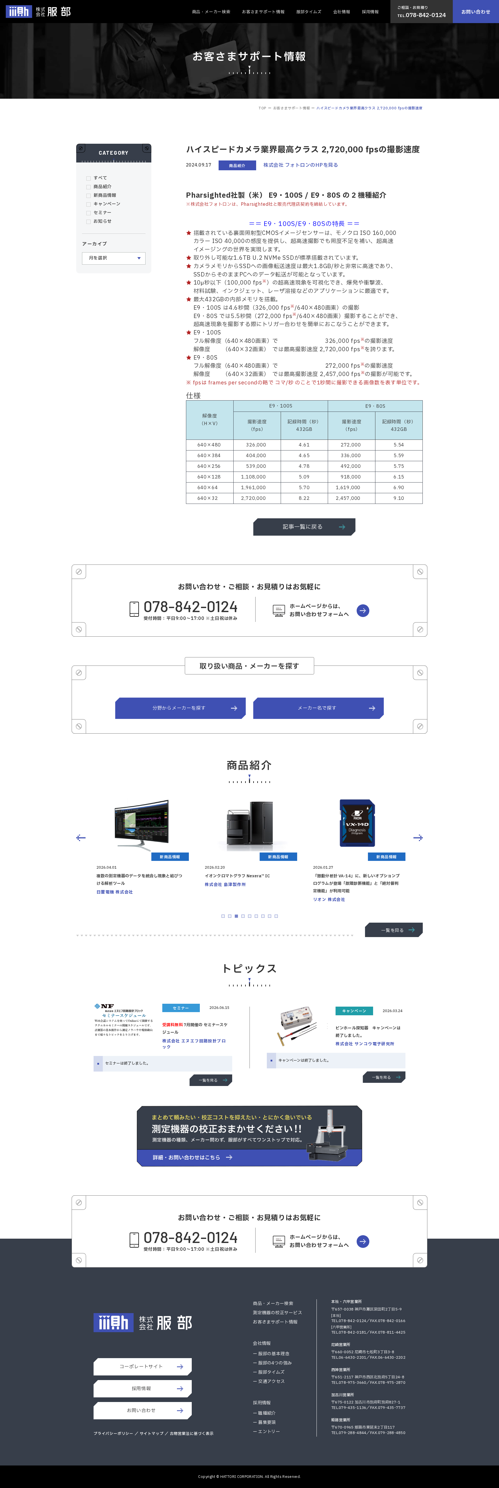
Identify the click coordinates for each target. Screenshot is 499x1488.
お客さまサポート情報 (263, 12)
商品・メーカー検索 (211, 12)
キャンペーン (107, 204)
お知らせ (103, 221)
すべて (100, 178)
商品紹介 (103, 187)
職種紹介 (267, 1413)
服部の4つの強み (275, 1363)
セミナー (103, 213)
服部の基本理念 (273, 1354)
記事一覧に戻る (303, 527)
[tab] (223, 916)
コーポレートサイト (141, 1366)
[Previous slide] (81, 837)
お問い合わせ (476, 12)
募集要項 (267, 1422)
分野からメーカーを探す (179, 708)
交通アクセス (271, 1381)
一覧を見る (392, 930)
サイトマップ (152, 1434)
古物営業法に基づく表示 (192, 1434)
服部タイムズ (309, 12)
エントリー (269, 1432)
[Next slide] (418, 837)
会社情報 (341, 12)
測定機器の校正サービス (277, 1313)
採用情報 (370, 12)
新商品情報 (105, 195)
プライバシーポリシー (113, 1434)
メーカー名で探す (317, 708)
